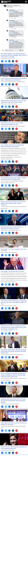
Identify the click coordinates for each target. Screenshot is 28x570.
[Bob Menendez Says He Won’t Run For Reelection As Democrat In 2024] (14, 219)
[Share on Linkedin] (9, 61)
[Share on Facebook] (2, 61)
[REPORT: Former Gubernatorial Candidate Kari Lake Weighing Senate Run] (14, 439)
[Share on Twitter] (6, 61)
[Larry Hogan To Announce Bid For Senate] (14, 264)
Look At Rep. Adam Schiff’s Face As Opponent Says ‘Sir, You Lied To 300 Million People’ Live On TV (14, 302)
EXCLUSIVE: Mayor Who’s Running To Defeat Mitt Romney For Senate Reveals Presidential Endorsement (13, 351)
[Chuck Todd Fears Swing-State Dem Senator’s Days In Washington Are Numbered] (14, 70)
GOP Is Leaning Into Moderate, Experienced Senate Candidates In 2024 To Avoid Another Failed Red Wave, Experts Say (13, 375)
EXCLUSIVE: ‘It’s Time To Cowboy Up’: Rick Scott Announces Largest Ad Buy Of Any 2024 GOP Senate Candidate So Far (13, 327)
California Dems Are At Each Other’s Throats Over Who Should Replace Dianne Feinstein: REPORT (13, 400)
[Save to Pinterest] (16, 61)
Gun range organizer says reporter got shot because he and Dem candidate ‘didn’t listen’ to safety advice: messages (14, 55)
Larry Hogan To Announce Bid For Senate (12, 271)
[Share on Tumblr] (13, 61)
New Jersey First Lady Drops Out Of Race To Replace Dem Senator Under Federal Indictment (13, 203)
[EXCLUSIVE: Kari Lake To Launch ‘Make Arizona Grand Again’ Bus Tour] (14, 115)
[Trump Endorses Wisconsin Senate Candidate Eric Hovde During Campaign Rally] (14, 170)
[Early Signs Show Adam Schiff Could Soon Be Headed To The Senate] (14, 415)
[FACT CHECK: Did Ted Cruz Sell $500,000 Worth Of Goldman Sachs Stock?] (14, 138)
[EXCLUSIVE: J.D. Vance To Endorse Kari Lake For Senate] (14, 242)
